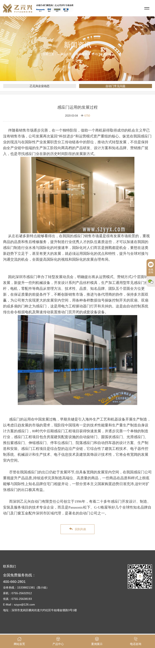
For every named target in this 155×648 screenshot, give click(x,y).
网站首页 (66, 54)
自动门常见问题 (102, 54)
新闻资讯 (81, 54)
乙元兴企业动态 (39, 86)
